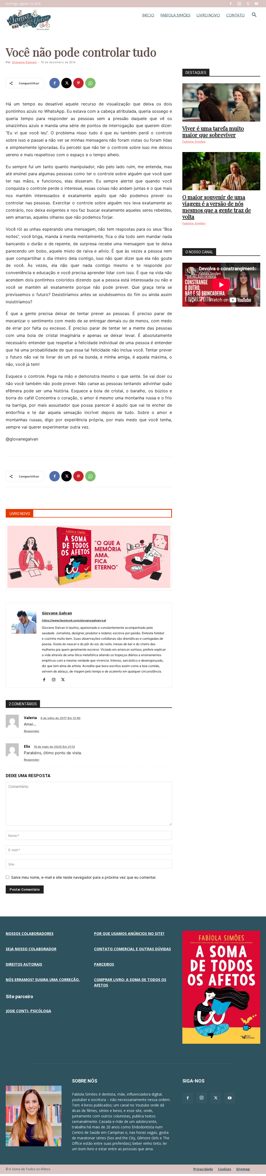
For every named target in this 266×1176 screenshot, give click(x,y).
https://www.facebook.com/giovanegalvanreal (74, 620)
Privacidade (203, 1169)
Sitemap (243, 1169)
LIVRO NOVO (208, 15)
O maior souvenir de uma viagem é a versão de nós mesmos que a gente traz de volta (216, 206)
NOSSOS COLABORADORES (30, 933)
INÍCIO (148, 15)
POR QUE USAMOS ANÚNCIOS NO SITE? (129, 933)
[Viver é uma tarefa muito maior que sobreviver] (221, 102)
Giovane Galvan (24, 62)
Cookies (224, 1169)
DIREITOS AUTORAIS (24, 964)
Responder (31, 731)
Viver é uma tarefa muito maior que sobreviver (213, 131)
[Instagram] (239, 3)
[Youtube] (256, 3)
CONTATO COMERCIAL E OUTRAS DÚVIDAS (132, 948)
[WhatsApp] (90, 83)
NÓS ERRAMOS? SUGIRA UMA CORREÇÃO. (43, 979)
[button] (254, 15)
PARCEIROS (104, 964)
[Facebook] (231, 3)
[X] (248, 3)
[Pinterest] (78, 83)
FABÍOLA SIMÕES (175, 15)
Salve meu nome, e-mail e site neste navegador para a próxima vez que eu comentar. (83, 877)
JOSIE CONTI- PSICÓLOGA (28, 1010)
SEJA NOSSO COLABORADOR (31, 948)
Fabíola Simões (193, 141)
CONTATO (235, 15)
